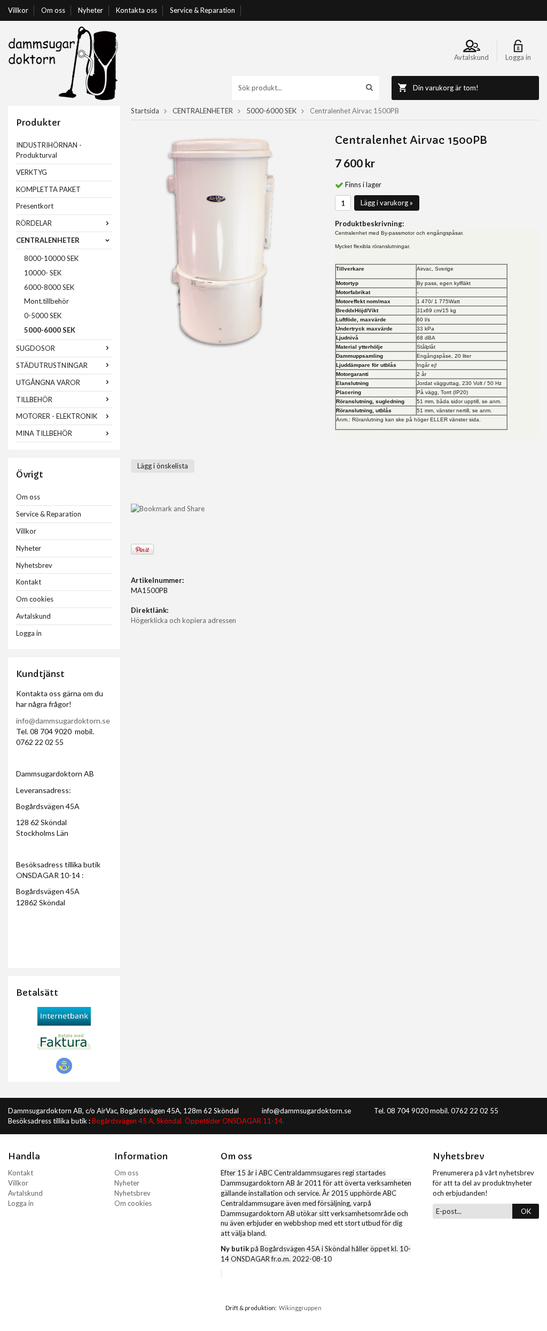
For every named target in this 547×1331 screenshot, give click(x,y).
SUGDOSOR (35, 348)
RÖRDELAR (34, 223)
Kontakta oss (136, 10)
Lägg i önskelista (162, 465)
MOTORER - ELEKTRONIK (56, 416)
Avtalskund (33, 616)
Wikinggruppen (300, 1307)
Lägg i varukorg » (387, 202)
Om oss (53, 10)
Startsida (145, 110)
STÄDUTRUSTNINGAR (52, 365)
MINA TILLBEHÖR (44, 433)
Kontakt (28, 582)
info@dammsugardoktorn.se (63, 720)
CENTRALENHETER (48, 240)
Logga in (29, 633)
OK (526, 1211)
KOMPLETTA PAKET (48, 189)
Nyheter (90, 10)
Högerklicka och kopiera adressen (183, 620)
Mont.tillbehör (46, 301)
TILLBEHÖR (34, 399)
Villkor (18, 10)
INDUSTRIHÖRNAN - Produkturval (49, 150)
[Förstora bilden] (222, 240)
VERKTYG (31, 172)
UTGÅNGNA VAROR (48, 382)
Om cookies (34, 599)
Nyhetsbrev (34, 565)
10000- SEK (42, 272)
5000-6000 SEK (49, 330)
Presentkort (34, 206)
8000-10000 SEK (51, 258)
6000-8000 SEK (49, 287)
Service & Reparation (202, 10)
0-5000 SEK (42, 315)
